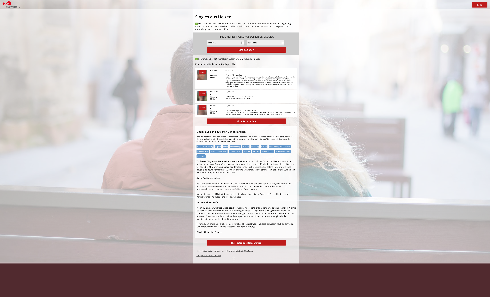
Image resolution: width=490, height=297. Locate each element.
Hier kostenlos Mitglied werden (246, 242)
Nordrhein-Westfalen (219, 151)
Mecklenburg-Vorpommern (279, 146)
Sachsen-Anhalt (267, 151)
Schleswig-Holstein (283, 151)
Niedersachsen (202, 151)
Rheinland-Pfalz (235, 151)
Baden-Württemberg (205, 146)
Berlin (225, 146)
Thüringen (201, 156)
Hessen (264, 146)
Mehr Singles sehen (246, 121)
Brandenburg (235, 146)
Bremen (246, 146)
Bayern (218, 146)
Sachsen (256, 151)
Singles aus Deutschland (208, 255)
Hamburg (255, 146)
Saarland (247, 151)
